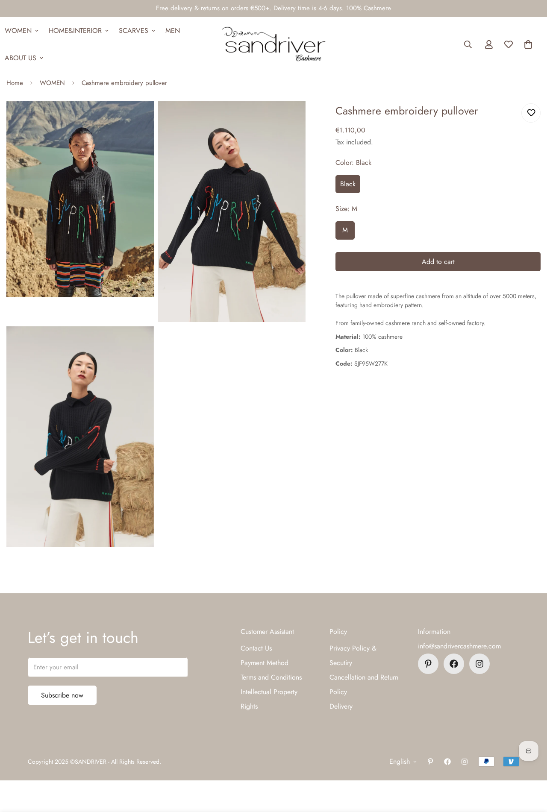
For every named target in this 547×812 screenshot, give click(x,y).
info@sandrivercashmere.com (459, 646)
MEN (172, 30)
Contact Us (256, 648)
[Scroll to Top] (530, 765)
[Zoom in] (137, 119)
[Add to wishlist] (531, 113)
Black (348, 184)
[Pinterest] (428, 664)
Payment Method (264, 663)
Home (14, 83)
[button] (528, 44)
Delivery (341, 706)
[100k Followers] (479, 664)
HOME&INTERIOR (75, 30)
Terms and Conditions (271, 677)
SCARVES (133, 30)
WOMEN (52, 83)
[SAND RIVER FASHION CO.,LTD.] (273, 44)
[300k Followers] (454, 664)
